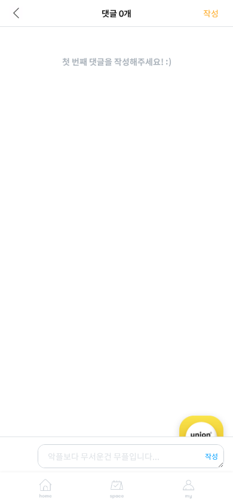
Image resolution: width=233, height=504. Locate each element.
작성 (211, 13)
